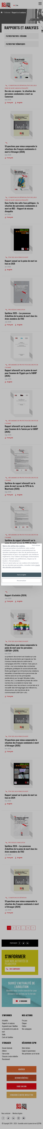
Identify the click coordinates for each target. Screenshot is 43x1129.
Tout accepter (21, 575)
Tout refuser (36, 545)
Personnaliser (21, 581)
